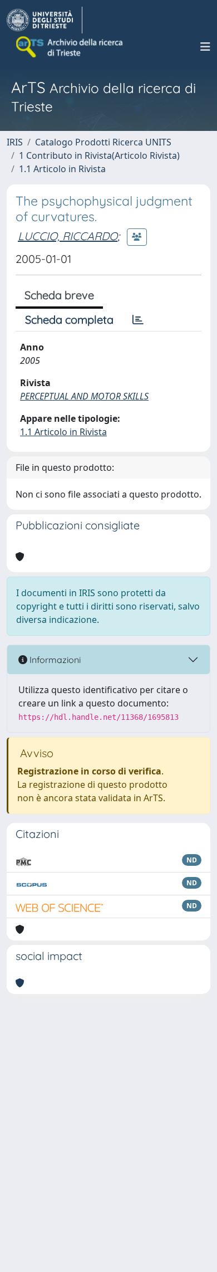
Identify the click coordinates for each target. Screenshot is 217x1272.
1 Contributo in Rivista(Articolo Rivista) (99, 155)
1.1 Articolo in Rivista (62, 169)
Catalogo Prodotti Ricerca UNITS (103, 142)
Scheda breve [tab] (59, 295)
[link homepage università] (70, 46)
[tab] (138, 320)
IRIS (15, 142)
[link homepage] (44, 20)
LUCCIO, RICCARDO (67, 236)
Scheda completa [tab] (69, 319)
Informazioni (54, 659)
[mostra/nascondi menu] (205, 46)
